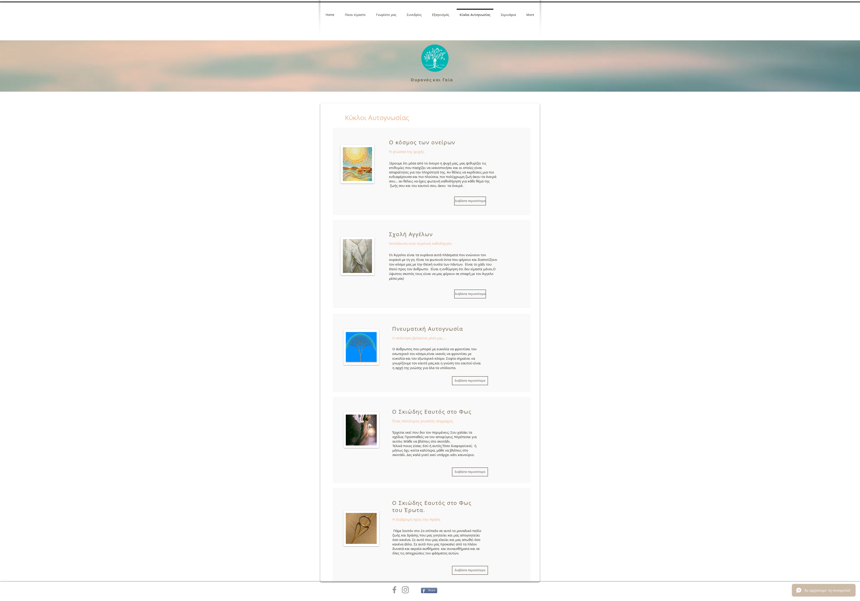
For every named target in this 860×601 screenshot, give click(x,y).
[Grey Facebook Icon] (394, 590)
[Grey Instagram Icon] (405, 590)
